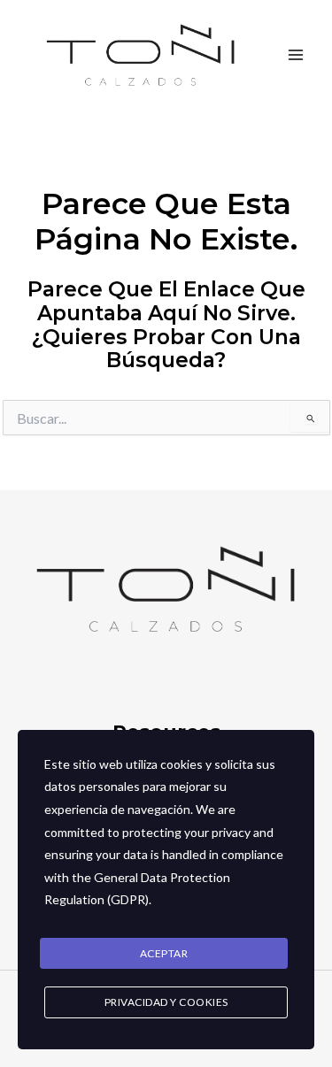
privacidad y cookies (166, 1002)
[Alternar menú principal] (295, 55)
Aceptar (164, 953)
